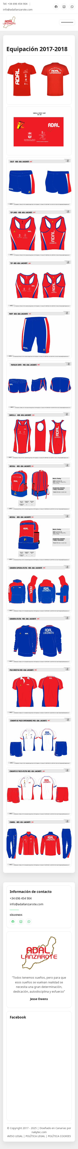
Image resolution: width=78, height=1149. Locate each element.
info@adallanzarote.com (17, 9)
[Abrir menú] (67, 22)
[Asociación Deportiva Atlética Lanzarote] (9, 22)
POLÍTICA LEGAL (35, 1136)
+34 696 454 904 (17, 3)
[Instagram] (64, 7)
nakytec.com (39, 1132)
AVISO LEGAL (15, 1136)
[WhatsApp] (72, 7)
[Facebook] (56, 7)
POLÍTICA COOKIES (59, 1136)
